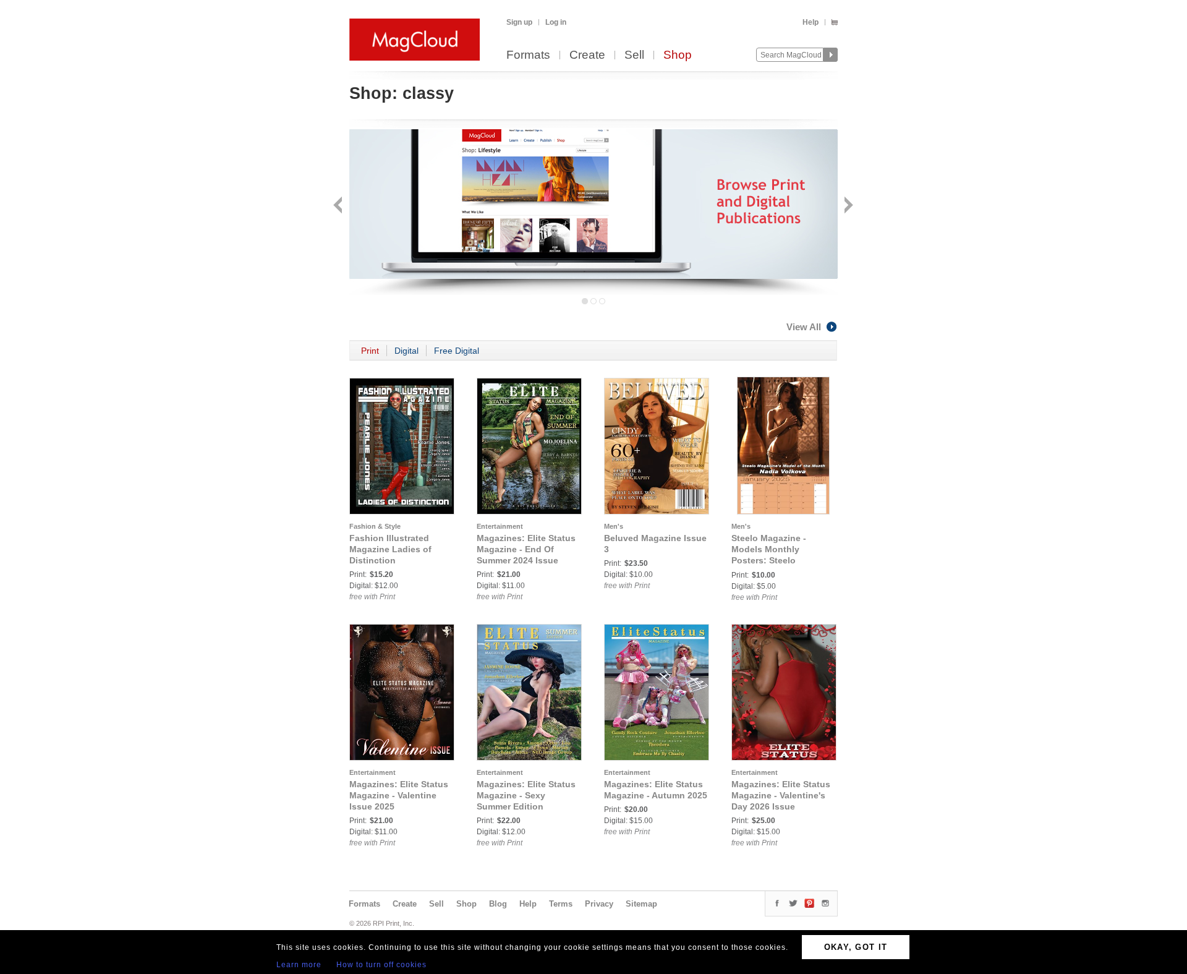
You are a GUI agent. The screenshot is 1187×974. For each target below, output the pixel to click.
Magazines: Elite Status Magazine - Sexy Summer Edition (526, 795)
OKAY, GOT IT (856, 947)
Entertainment (500, 526)
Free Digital (456, 351)
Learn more (298, 964)
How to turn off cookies (381, 964)
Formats (528, 55)
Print (370, 351)
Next (847, 206)
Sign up (519, 22)
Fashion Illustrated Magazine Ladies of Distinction (390, 549)
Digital (406, 351)
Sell (634, 55)
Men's (613, 526)
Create (587, 55)
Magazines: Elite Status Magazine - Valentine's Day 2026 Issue (780, 795)
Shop (677, 55)
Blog (498, 903)
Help (810, 22)
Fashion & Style (375, 526)
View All (803, 327)
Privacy (599, 903)
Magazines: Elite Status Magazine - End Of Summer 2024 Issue (526, 549)
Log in (555, 22)
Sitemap (641, 903)
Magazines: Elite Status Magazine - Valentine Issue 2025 (398, 795)
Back (339, 206)
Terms (560, 903)
